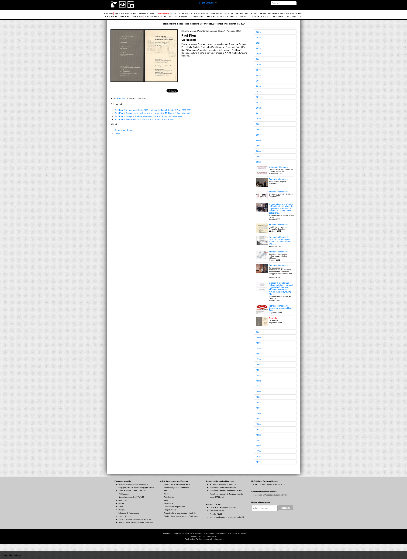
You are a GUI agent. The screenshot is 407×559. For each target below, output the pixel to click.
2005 (258, 145)
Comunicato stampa (123, 129)
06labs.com (218, 539)
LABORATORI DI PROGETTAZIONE (222, 16)
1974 (258, 461)
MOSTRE (173, 16)
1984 (258, 423)
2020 (258, 64)
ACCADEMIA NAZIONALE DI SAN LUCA (211, 13)
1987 (258, 407)
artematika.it (207, 539)
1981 (258, 440)
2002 (258, 161)
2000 (258, 337)
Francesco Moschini (278, 179)
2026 (258, 31)
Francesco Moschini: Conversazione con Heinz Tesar (281, 308)
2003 (258, 156)
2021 (258, 58)
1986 (258, 413)
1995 (258, 364)
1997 (258, 353)
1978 (258, 451)
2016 (258, 86)
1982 (258, 434)
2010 (258, 118)
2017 (258, 80)
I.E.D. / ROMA (237, 13)
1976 (258, 456)
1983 (258, 429)
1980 (258, 445)
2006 (258, 140)
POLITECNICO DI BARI (255, 13)
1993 (258, 375)
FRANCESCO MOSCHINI (125, 13)
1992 (258, 380)
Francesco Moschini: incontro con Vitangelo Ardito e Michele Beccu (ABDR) (279, 240)
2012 (258, 107)
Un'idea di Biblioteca (278, 166)
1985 (258, 418)
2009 (258, 123)
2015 (258, 91)
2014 (258, 96)
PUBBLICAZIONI (146, 13)
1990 (258, 391)
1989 (258, 396)
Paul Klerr (121, 98)
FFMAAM (108, 13)
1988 (258, 402)
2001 (258, 331)
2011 (258, 113)
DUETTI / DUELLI (196, 16)
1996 (258, 359)
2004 (258, 150)
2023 (258, 48)
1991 (258, 386)
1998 (258, 348)
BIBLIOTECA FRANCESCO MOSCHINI (285, 13)
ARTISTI (183, 16)
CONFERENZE (162, 13)
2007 (258, 134)
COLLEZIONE (185, 13)
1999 (258, 342)
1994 (258, 369)
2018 (258, 75)
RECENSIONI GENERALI (156, 16)
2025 (258, 37)
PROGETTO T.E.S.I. (293, 16)
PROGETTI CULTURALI (272, 16)
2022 (258, 53)
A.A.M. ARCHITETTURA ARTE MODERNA (124, 16)
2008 (258, 129)
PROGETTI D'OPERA (249, 16)
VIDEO (174, 13)
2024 (258, 42)
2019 (258, 69)
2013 (258, 102)
